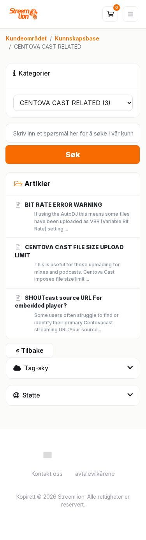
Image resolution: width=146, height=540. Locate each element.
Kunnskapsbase (77, 38)
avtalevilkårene (95, 473)
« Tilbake (30, 350)
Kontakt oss (47, 473)
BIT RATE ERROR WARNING (77, 216)
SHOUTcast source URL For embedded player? (67, 313)
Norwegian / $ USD (76, 454)
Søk (72, 154)
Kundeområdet (26, 38)
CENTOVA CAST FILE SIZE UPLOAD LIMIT (69, 263)
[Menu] (130, 14)
